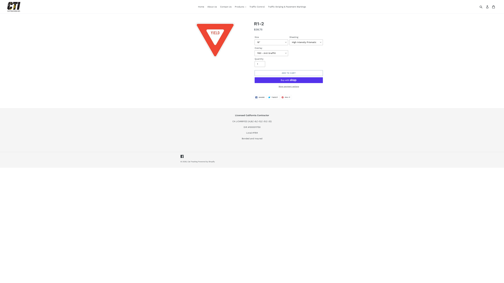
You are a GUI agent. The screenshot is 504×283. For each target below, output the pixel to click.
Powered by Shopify (206, 162)
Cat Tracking (193, 162)
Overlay (258, 48)
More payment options (289, 86)
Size (257, 37)
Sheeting (293, 37)
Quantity (259, 59)
